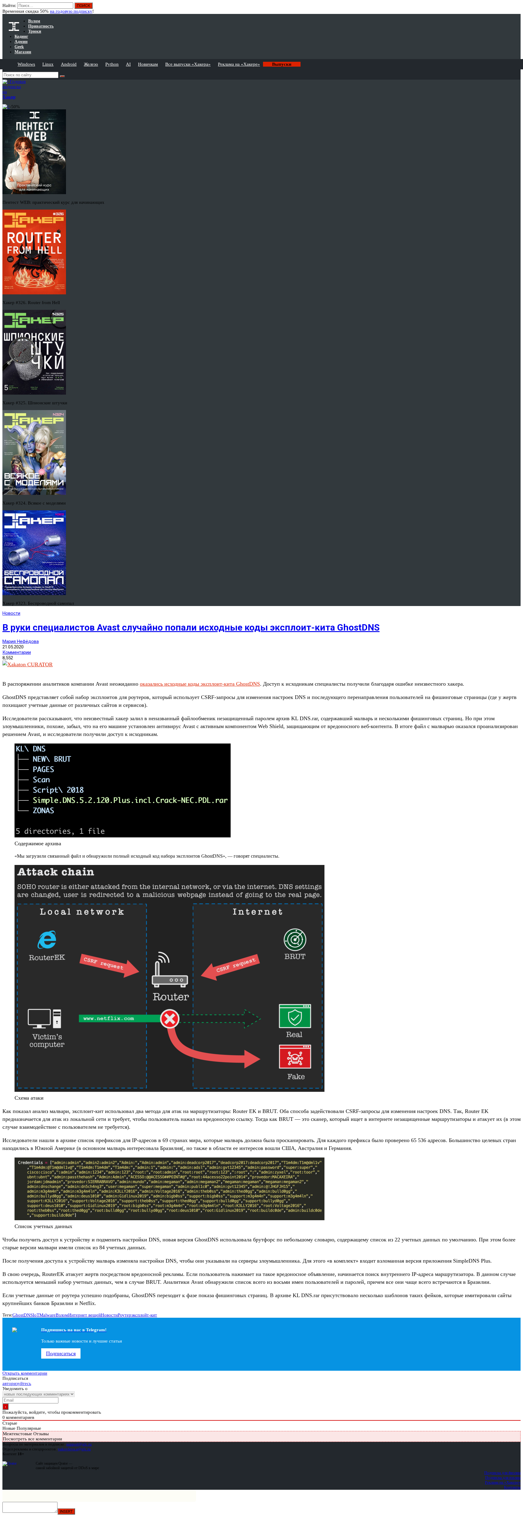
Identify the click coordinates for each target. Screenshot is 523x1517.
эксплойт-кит (144, 1315)
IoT (36, 1315)
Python (112, 64)
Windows (26, 64)
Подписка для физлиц (502, 1472)
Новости (11, 613)
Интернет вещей (84, 1315)
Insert (66, 1511)
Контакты (512, 1487)
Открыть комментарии (24, 1373)
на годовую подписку (71, 11)
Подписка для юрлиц (503, 1477)
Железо (91, 64)
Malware (47, 1315)
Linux (48, 64)
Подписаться (61, 1353)
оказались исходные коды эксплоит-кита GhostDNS (200, 684)
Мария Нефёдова (20, 641)
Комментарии (16, 652)
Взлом (62, 1315)
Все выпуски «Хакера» (188, 64)
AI (128, 64)
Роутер (124, 1315)
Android (69, 64)
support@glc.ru (79, 1444)
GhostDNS (22, 1315)
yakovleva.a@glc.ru (74, 1449)
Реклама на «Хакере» (239, 64)
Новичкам (148, 64)
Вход (516, 8)
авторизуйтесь (16, 1383)
